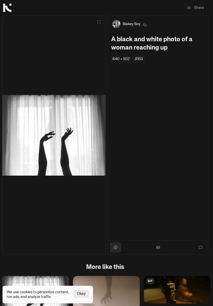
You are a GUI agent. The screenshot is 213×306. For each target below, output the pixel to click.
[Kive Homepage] (7, 8)
